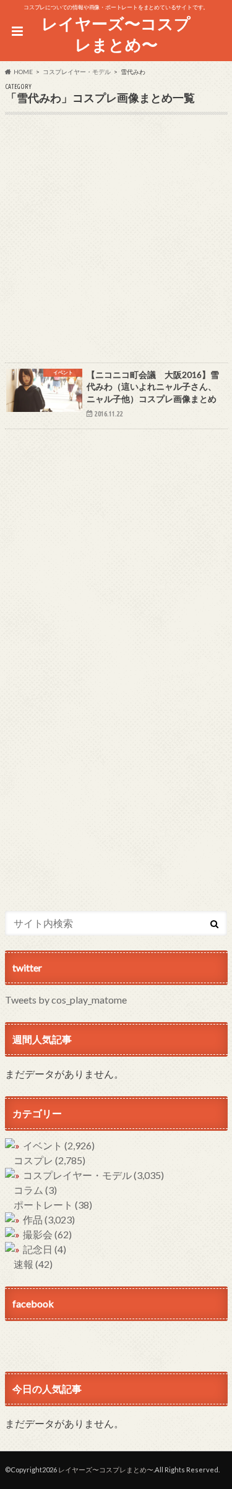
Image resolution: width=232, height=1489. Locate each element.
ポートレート (53, 1204)
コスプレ (49, 1160)
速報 (33, 1264)
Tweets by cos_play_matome (66, 999)
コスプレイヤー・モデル (93, 1175)
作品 (49, 1219)
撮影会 (47, 1234)
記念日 (44, 1249)
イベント (59, 1145)
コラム (35, 1190)
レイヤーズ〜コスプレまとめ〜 (116, 34)
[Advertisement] (116, 247)
